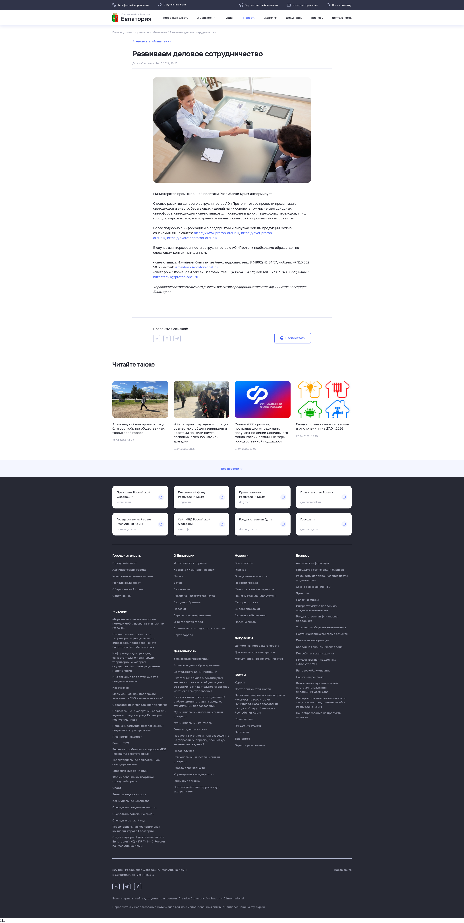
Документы (294, 17)
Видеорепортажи (247, 609)
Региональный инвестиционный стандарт (197, 759)
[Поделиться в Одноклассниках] (167, 339)
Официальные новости (251, 576)
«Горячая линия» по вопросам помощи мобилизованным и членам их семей (138, 623)
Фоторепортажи (246, 602)
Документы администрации (255, 652)
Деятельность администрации (195, 671)
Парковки (242, 732)
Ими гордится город (188, 622)
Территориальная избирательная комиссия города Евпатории (136, 829)
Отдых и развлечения (250, 745)
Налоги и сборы (307, 599)
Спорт (116, 788)
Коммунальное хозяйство (131, 801)
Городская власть (175, 17)
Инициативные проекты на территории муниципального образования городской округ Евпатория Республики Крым (134, 640)
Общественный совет (127, 589)
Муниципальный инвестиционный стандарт (198, 714)
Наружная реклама (310, 677)
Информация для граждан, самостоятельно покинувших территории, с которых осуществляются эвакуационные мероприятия (136, 661)
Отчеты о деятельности (190, 729)
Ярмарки (302, 593)
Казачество (120, 687)
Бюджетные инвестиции (191, 658)
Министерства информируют (256, 589)
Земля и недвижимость (129, 794)
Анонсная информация (312, 563)
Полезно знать (245, 622)
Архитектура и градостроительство (199, 628)
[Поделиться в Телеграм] (177, 339)
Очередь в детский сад (128, 820)
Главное (240, 569)
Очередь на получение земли (133, 814)
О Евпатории (206, 17)
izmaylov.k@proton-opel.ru (196, 267)
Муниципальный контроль (193, 723)
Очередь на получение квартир (134, 807)
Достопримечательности (253, 689)
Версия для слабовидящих (261, 5)
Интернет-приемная (305, 5)
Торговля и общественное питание (321, 627)
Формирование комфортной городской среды (133, 779)
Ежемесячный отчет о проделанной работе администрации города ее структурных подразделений (199, 701)
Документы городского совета (257, 645)
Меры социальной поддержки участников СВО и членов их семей (137, 696)
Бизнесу (317, 17)
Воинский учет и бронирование (196, 665)
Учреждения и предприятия (194, 774)
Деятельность (342, 17)
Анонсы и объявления (153, 41)
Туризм (229, 17)
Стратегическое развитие (192, 615)
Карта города (183, 635)
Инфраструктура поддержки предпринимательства (316, 608)
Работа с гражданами (189, 768)
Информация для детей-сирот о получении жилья (135, 679)
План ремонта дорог (127, 736)
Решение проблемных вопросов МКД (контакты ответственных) (139, 751)
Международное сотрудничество (259, 658)
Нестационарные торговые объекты (322, 634)
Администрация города (129, 569)
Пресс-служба (184, 751)
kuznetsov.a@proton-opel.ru (175, 277)
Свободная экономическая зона (319, 647)
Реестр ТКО (120, 743)
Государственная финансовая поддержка (317, 619)
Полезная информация (312, 640)
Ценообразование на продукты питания (318, 715)
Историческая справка (190, 563)
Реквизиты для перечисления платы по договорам (322, 578)
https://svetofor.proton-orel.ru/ (192, 238)
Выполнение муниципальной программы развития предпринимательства (317, 687)
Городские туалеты (248, 725)
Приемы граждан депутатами (256, 596)
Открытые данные (187, 781)
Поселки (180, 609)
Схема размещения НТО (313, 586)
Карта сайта (343, 870)
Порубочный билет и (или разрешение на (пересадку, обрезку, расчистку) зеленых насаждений (201, 740)
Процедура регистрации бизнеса (320, 569)
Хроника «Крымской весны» (194, 569)
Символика (182, 589)
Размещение (244, 719)
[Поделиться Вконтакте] (156, 339)
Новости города (246, 582)
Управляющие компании (130, 770)
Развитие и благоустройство (194, 596)
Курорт (240, 682)
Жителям (270, 17)
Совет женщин (122, 596)
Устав (178, 582)
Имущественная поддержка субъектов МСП (316, 662)
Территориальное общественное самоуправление (136, 762)
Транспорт (242, 738)
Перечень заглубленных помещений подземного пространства (138, 728)
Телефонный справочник (133, 5)
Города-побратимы (187, 602)
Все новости (230, 468)
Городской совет (124, 563)
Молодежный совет (126, 582)
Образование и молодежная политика (139, 704)
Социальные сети (175, 4)
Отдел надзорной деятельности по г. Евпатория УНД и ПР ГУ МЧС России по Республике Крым (138, 841)
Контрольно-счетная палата (132, 576)
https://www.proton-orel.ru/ (216, 233)
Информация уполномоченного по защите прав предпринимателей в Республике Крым (321, 702)
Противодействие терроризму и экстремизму (197, 789)
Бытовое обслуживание (313, 670)
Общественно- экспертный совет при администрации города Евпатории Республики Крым (139, 715)
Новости (249, 17)
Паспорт (180, 576)
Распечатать (295, 338)
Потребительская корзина (315, 653)
